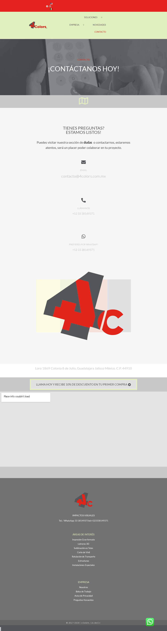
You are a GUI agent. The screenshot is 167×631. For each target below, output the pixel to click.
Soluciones (90, 17)
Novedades (99, 25)
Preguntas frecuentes (84, 600)
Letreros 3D (83, 544)
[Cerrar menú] (0, 629)
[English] (51, 3)
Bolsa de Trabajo (83, 591)
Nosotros (83, 587)
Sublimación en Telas (83, 548)
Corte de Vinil (83, 552)
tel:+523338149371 (98, 520)
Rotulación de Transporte (83, 556)
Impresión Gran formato (83, 539)
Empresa (74, 25)
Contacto (100, 32)
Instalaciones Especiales (83, 565)
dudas (88, 142)
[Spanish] (51, 8)
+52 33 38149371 (83, 250)
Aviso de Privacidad (84, 595)
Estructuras (83, 561)
